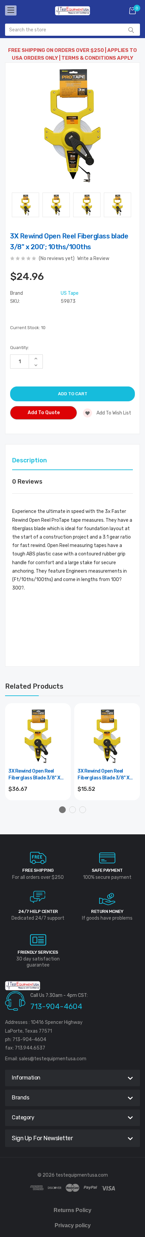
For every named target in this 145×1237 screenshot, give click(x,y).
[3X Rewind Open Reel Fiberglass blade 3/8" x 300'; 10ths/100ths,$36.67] (37, 736)
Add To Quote (44, 412)
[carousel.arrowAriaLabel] (38, 858)
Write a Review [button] (93, 258)
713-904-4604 (56, 1006)
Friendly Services (38, 952)
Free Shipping (38, 870)
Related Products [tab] (34, 686)
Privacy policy (73, 1225)
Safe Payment (107, 870)
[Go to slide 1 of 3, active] (62, 809)
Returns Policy (72, 1210)
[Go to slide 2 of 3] (72, 809)
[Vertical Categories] (11, 10)
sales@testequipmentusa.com (52, 1059)
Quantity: (19, 347)
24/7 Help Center (38, 911)
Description (29, 460)
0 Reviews (27, 481)
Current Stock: (28, 327)
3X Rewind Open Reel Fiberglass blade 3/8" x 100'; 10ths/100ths (103, 774)
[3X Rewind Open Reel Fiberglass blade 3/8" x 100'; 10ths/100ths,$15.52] (107, 736)
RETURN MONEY (107, 911)
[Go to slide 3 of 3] (82, 809)
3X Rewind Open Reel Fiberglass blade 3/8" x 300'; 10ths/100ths (34, 774)
